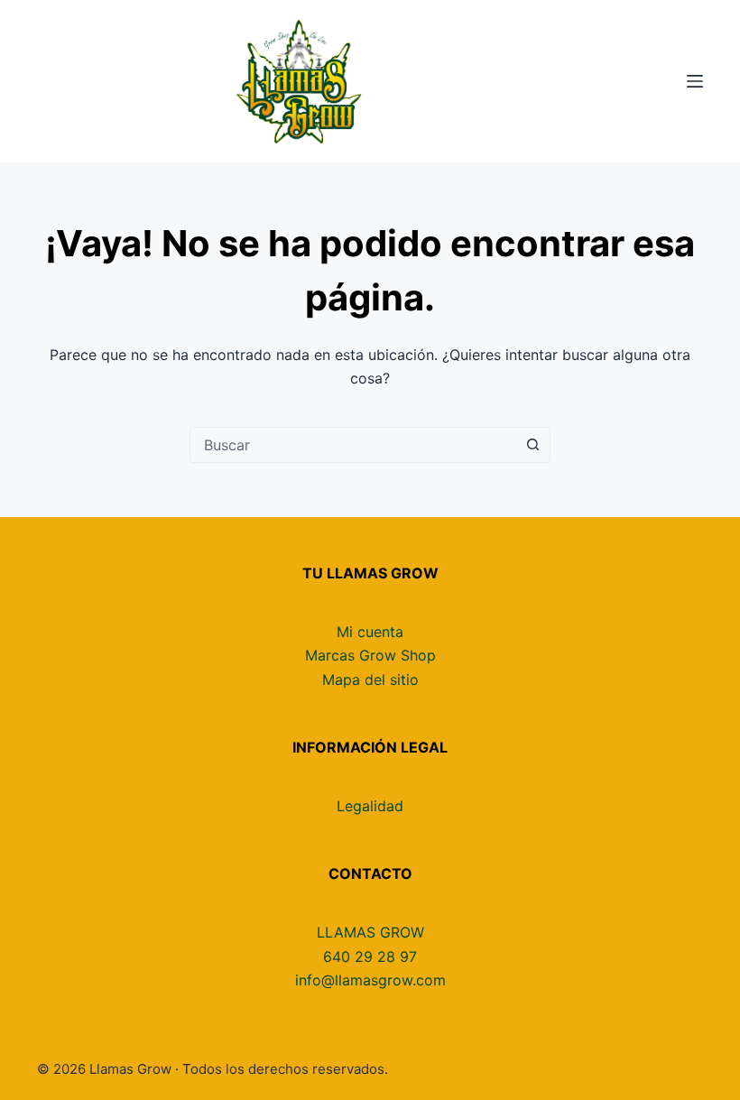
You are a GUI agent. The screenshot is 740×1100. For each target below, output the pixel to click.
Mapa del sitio (370, 679)
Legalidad (370, 806)
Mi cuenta (370, 632)
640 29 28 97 (370, 956)
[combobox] (352, 445)
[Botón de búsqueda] (532, 445)
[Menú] (695, 81)
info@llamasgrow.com (370, 980)
